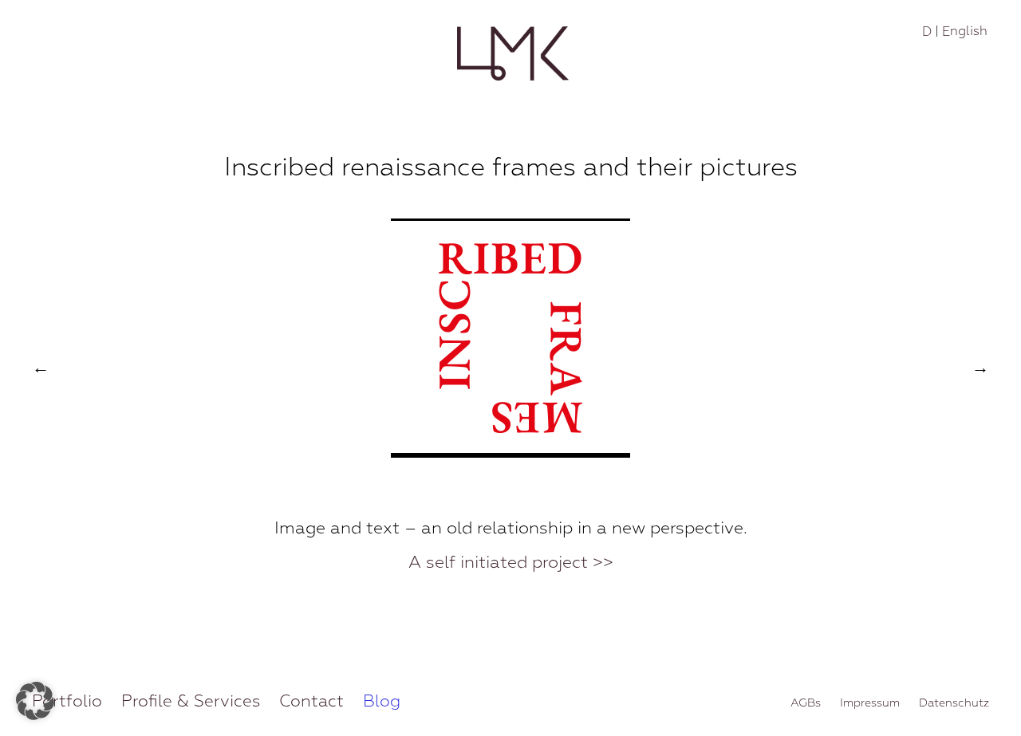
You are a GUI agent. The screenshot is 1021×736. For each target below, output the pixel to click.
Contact (311, 701)
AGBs (805, 702)
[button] (35, 701)
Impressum (870, 702)
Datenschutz (954, 702)
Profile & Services (190, 701)
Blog (381, 701)
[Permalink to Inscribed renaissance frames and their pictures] (510, 454)
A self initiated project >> (510, 562)
